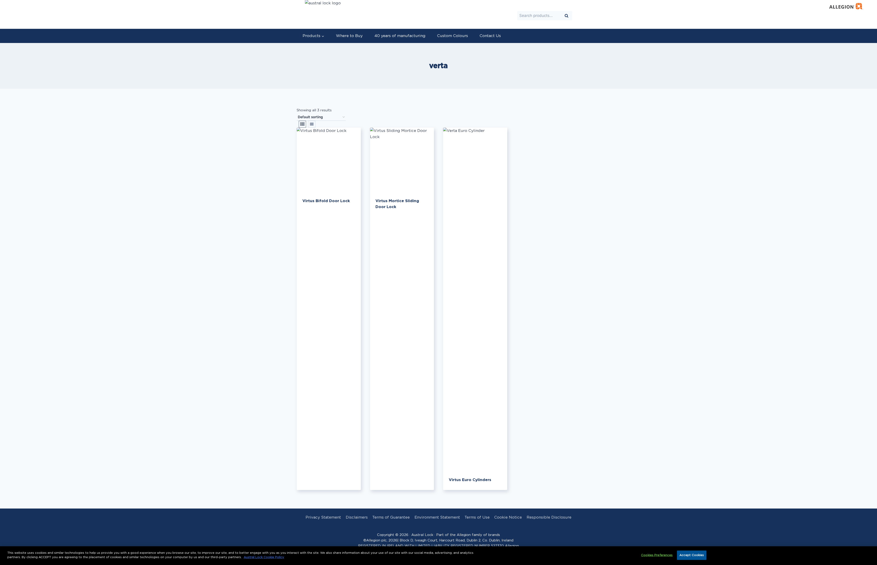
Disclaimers (357, 517)
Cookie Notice (508, 517)
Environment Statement (437, 517)
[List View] (311, 124)
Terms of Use (477, 517)
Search (567, 16)
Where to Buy (349, 36)
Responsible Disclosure (549, 517)
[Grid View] (302, 124)
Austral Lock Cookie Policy (264, 557)
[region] (438, 555)
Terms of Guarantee (391, 517)
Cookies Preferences (657, 555)
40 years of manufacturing (399, 36)
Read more (312, 215)
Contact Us (490, 36)
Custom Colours (452, 36)
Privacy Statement (323, 517)
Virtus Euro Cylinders (470, 480)
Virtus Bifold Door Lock (326, 201)
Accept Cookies (691, 555)
